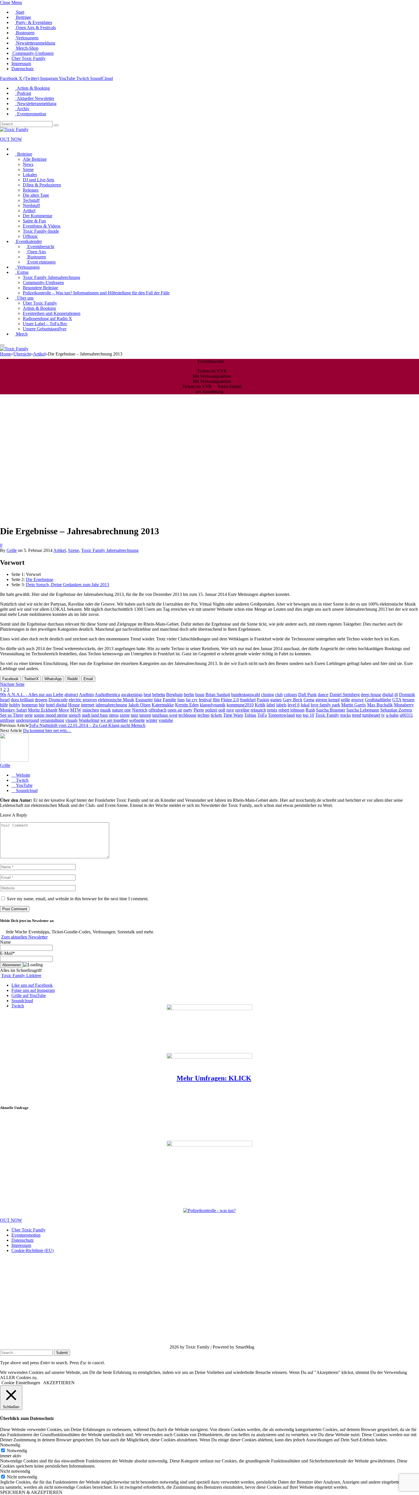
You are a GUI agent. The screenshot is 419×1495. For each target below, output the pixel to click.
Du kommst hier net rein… (47, 730)
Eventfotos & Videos (41, 226)
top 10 (308, 715)
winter (151, 720)
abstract (71, 694)
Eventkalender (28, 241)
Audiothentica (107, 694)
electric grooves (83, 699)
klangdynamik (212, 704)
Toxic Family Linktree (21, 975)
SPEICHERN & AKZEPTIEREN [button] (31, 1492)
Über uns (24, 298)
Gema (309, 699)
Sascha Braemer (330, 710)
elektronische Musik (116, 699)
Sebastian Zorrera (396, 710)
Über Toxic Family (28, 58)
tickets (216, 715)
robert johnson (291, 710)
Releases (30, 190)
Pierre (199, 710)
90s (3, 694)
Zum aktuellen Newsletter (24, 937)
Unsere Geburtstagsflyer (44, 328)
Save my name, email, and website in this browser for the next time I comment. (78, 898)
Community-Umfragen (32, 53)
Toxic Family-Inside (41, 231)
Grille (12, 550)
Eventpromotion (30, 113)
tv (383, 715)
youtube (165, 720)
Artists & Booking (32, 88)
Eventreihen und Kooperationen (51, 313)
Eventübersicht (40, 246)
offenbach (157, 710)
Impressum (21, 63)
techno (204, 715)
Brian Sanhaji (218, 694)
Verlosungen (26, 37)
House (74, 704)
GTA (396, 699)
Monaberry (404, 704)
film (216, 699)
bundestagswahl (245, 694)
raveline (242, 710)
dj (396, 694)
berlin (189, 694)
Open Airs (36, 251)
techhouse (187, 715)
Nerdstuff (31, 205)
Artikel (29, 210)
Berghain (174, 694)
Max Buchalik (380, 704)
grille (345, 699)
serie (29, 715)
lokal (305, 704)
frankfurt (248, 699)
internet (87, 704)
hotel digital (56, 704)
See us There (11, 715)
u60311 (406, 715)
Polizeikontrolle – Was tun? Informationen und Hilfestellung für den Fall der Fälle (96, 292)
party (187, 710)
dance (323, 694)
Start (19, 12)
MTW (75, 710)
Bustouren (24, 32)
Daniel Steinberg (344, 694)
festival (205, 699)
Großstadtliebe (378, 699)
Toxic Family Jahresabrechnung (51, 277)
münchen (90, 710)
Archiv (22, 108)
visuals (71, 720)
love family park (325, 704)
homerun (30, 704)
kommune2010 (240, 704)
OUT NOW (11, 139)
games (276, 699)
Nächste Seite (12, 684)
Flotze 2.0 (230, 699)
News (28, 164)
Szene (28, 169)
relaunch (258, 710)
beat (147, 694)
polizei (211, 710)
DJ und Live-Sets (38, 179)
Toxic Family (327, 715)
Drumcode (58, 699)
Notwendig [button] (10, 1444)
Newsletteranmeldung (35, 43)
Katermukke (163, 704)
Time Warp (233, 715)
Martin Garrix (353, 704)
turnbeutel (371, 715)
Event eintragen (41, 262)
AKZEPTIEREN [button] (59, 1382)
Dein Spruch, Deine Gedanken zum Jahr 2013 (67, 584)
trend (356, 715)
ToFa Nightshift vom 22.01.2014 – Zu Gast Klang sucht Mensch (87, 725)
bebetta (158, 694)
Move (63, 710)
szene (125, 715)
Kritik (260, 704)
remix (272, 710)
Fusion (263, 699)
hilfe (4, 704)
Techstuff (31, 200)
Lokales (30, 174)
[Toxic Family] (14, 129)
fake (158, 699)
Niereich (139, 710)
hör (42, 704)
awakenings (132, 694)
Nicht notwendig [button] (15, 1471)
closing (267, 694)
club (279, 694)
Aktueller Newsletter (34, 98)
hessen (408, 699)
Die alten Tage (36, 195)
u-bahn (392, 715)
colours (290, 694)
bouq (199, 694)
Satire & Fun (34, 220)
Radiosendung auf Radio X (47, 318)
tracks (345, 715)
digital (387, 694)
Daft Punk (307, 694)
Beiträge (23, 17)
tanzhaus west (164, 715)
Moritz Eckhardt (42, 710)
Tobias (250, 715)
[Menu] (2, 345)
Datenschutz (22, 68)
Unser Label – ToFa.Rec (45, 323)
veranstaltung (52, 720)
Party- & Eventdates (33, 22)
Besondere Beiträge (40, 287)
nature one (121, 710)
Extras (22, 272)
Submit (62, 1353)
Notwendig (17, 1450)
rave (230, 710)
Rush (310, 710)
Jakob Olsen (139, 704)
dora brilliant (22, 699)
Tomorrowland (281, 715)
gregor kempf (328, 699)
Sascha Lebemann (362, 710)
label (271, 704)
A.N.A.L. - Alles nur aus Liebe (35, 694)
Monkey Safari (13, 710)
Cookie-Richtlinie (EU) (32, 1250)
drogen (41, 699)
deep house (371, 694)
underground (27, 720)
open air (175, 710)
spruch (75, 715)
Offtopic (30, 236)
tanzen (145, 715)
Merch (21, 333)
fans (181, 699)
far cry (192, 699)
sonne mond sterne (51, 715)
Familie (169, 699)
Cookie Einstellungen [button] (20, 1382)
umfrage (7, 720)
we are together (114, 720)
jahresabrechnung (111, 704)
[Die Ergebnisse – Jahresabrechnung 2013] (114, 517)
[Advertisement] (46, 1123)
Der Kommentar (37, 215)
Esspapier (144, 699)
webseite (137, 720)
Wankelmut (89, 720)
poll (221, 710)
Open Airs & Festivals (35, 27)
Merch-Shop (26, 48)
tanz (134, 715)
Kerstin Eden (187, 704)
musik (105, 710)
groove (357, 699)
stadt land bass (95, 715)
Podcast (23, 93)
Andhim (86, 694)
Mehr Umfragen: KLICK (214, 1078)
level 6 (294, 704)
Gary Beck (292, 699)
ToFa (262, 715)
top (299, 715)
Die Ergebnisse (39, 579)
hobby (15, 704)
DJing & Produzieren (42, 184)
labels (281, 704)
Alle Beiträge (35, 159)
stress (114, 715)
